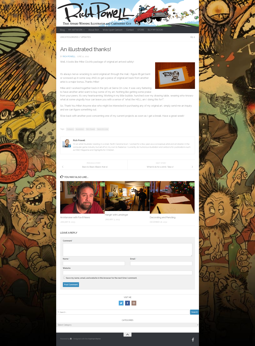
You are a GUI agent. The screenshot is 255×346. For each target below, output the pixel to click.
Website (67, 268)
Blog (62, 30)
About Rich (93, 30)
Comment (68, 241)
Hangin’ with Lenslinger (116, 214)
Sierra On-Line (102, 129)
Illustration (80, 129)
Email (133, 259)
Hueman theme (94, 339)
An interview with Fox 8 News (75, 217)
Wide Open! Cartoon (112, 30)
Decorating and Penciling (162, 217)
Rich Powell (69, 56)
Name (66, 259)
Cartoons (70, 129)
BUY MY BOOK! (155, 30)
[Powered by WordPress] (71, 339)
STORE (140, 30)
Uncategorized (69, 37)
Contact (130, 30)
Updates (86, 37)
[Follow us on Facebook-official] (193, 340)
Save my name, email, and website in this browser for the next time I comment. (101, 278)
